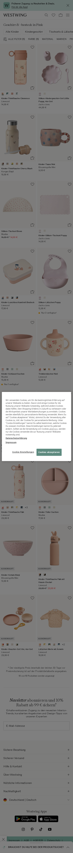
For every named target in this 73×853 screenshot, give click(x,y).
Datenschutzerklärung (16, 438)
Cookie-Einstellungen (23, 452)
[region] (36, 426)
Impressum (11, 442)
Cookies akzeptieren (49, 452)
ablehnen (53, 429)
